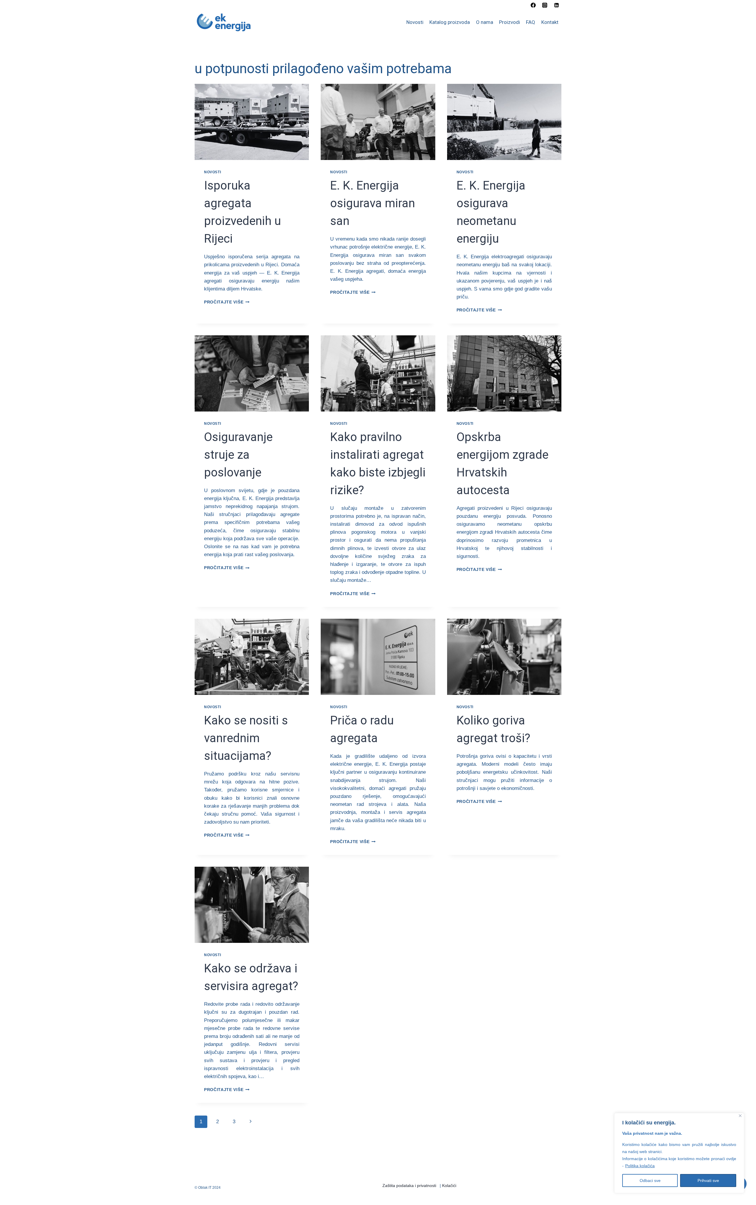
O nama (484, 22)
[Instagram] (545, 5)
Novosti (414, 22)
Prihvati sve (708, 1180)
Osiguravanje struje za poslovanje (238, 454)
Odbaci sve (650, 1180)
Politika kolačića (640, 1165)
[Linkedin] (556, 5)
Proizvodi (509, 22)
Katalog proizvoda (449, 22)
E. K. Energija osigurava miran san (372, 203)
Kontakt (549, 22)
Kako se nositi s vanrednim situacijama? (246, 738)
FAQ (530, 22)
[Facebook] (533, 5)
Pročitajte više (227, 302)
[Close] (740, 1115)
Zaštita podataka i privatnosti (409, 1185)
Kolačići (449, 1185)
